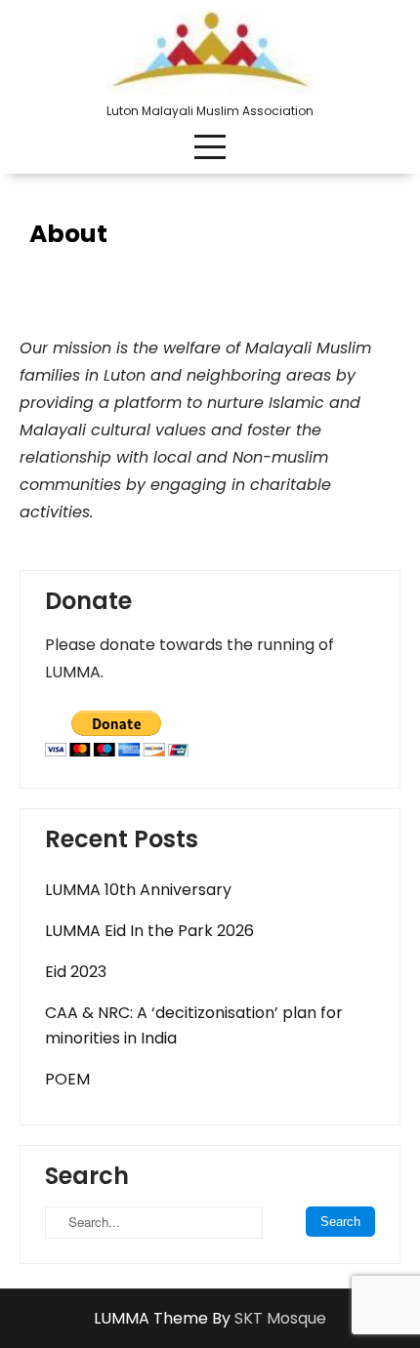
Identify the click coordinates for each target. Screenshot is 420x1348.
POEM (67, 1079)
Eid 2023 (75, 971)
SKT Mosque (280, 1318)
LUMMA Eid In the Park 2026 (149, 930)
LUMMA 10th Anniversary (138, 889)
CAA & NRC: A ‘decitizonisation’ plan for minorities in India (194, 1025)
